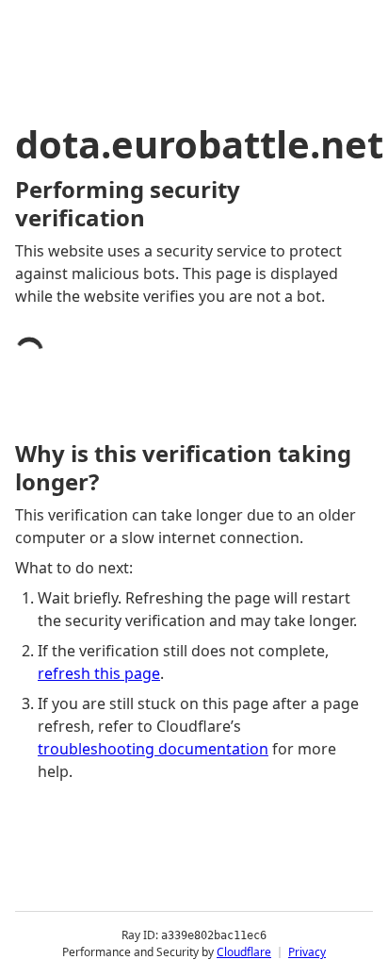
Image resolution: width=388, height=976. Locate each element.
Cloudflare (244, 952)
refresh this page (99, 673)
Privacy (307, 952)
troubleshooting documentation (153, 748)
